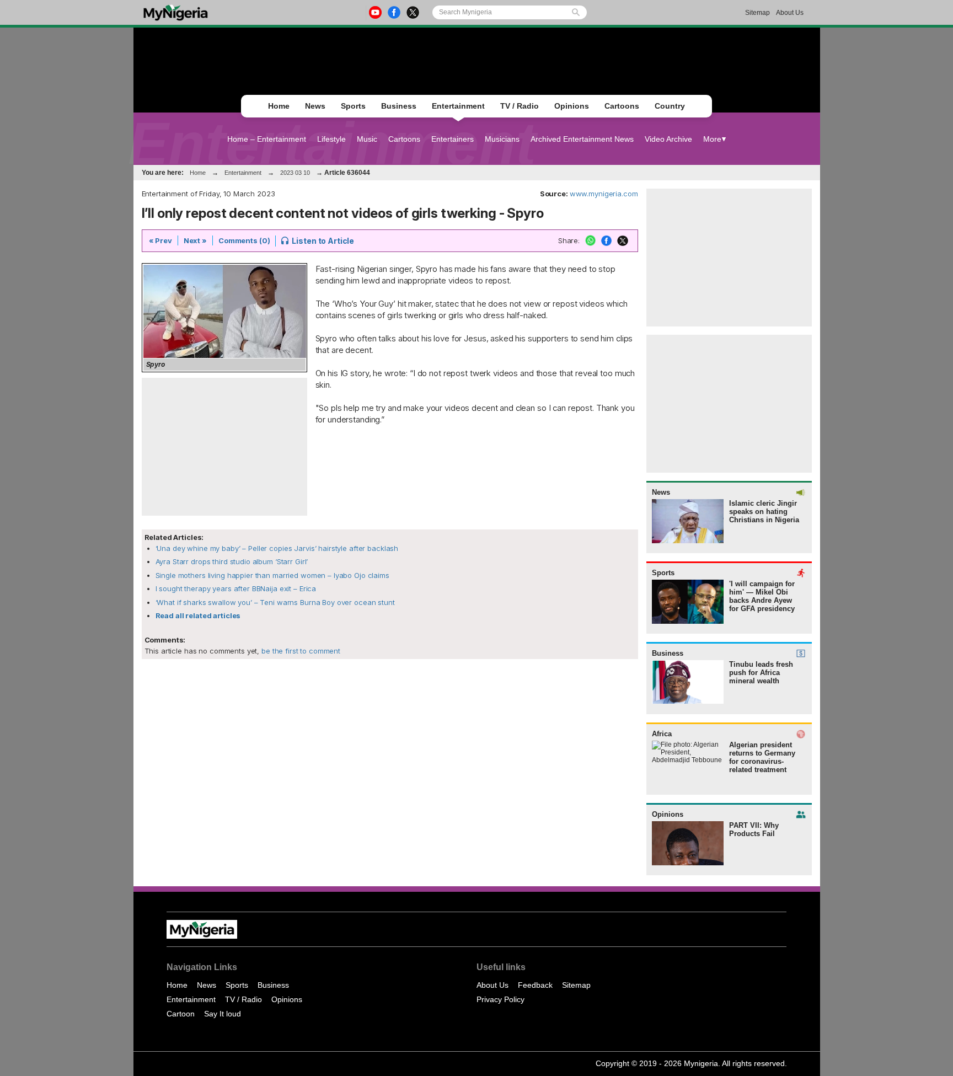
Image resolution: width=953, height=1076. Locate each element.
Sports (353, 105)
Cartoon (181, 1013)
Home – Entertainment (266, 139)
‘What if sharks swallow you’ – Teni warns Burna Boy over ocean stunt (275, 602)
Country (670, 105)
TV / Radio (519, 105)
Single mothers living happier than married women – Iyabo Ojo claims (272, 575)
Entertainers (452, 139)
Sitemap (757, 13)
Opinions (571, 105)
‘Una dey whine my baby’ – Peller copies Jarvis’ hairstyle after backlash (277, 548)
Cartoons (621, 105)
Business (398, 105)
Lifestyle (331, 139)
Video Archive (668, 139)
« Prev (160, 240)
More (712, 139)
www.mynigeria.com (604, 193)
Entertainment (458, 105)
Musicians (502, 139)
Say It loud (222, 1013)
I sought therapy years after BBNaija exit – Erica (236, 588)
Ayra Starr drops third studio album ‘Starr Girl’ (232, 561)
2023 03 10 (295, 172)
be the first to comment (299, 650)
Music (367, 139)
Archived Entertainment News (582, 139)
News (315, 105)
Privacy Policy (500, 999)
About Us (790, 13)
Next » (195, 240)
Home (279, 105)
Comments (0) (244, 240)
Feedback (535, 985)
